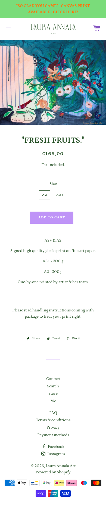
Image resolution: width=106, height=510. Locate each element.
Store (53, 393)
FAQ (53, 412)
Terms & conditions (53, 420)
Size (53, 183)
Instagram (55, 454)
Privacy (53, 427)
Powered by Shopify (53, 472)
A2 (44, 195)
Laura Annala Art (61, 466)
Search (53, 386)
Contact (53, 379)
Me (53, 401)
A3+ (60, 195)
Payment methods (53, 435)
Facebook (55, 446)
